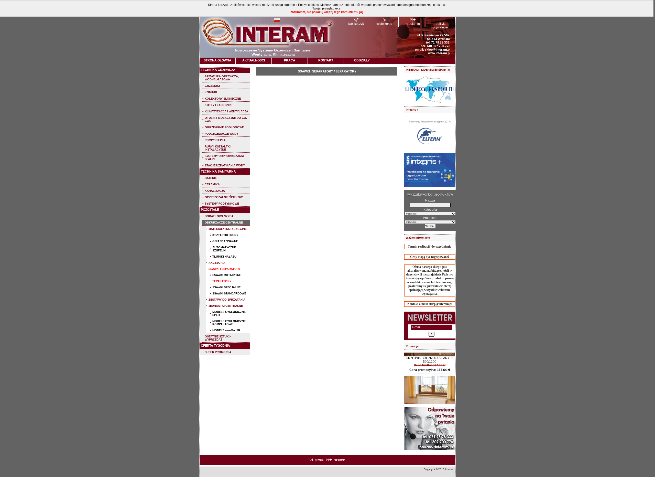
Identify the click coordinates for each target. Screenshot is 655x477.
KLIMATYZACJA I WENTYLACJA (226, 111)
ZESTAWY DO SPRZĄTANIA (227, 299)
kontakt (319, 460)
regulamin (413, 24)
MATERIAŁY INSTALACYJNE (228, 228)
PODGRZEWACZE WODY (221, 133)
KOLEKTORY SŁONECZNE (223, 98)
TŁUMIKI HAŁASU (224, 256)
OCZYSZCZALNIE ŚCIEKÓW (224, 197)
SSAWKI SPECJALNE (226, 287)
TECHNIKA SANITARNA (218, 171)
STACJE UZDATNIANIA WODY (225, 165)
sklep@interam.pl (437, 49)
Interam (449, 469)
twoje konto (384, 24)
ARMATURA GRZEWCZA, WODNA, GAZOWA (222, 78)
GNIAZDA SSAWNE (225, 241)
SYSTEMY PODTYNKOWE (222, 203)
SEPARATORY (221, 281)
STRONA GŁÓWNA (217, 60)
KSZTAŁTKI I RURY (225, 235)
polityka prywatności (441, 25)
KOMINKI (211, 92)
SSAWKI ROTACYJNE (226, 275)
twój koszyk (356, 24)
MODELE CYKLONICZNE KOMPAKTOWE (229, 323)
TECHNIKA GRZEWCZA (218, 70)
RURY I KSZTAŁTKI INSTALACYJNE (218, 148)
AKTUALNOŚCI (253, 60)
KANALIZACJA (215, 190)
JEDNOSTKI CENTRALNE (226, 305)
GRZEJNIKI (212, 85)
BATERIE (211, 177)
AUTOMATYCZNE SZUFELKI (224, 249)
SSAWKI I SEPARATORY (225, 268)
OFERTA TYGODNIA (215, 345)
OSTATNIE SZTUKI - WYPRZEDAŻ (218, 338)
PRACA (289, 60)
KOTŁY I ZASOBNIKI (218, 105)
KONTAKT (325, 60)
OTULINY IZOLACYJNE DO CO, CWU (226, 119)
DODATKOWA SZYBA (219, 216)
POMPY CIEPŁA (215, 140)
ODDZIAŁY (362, 60)
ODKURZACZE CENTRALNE (224, 222)
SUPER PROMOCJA (218, 352)
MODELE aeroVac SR (226, 330)
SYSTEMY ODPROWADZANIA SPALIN (224, 157)
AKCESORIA (217, 262)
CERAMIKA (212, 184)
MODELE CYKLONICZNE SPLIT (229, 313)
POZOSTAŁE (210, 209)
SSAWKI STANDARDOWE (229, 293)
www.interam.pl (439, 53)
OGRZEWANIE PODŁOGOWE (224, 127)
